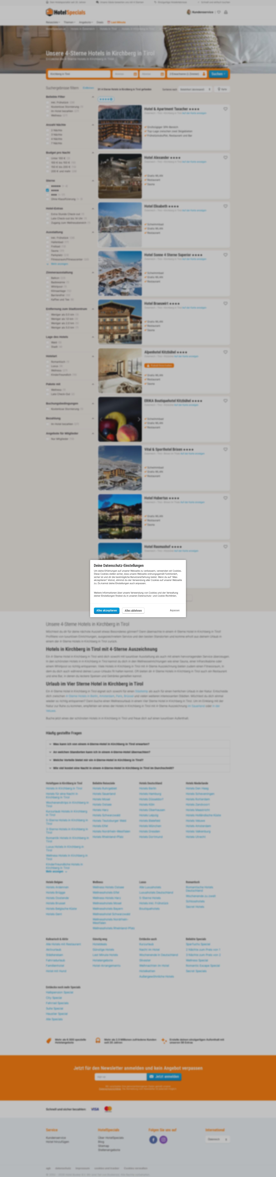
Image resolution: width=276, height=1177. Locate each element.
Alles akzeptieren (106, 610)
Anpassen (175, 610)
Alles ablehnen (133, 610)
